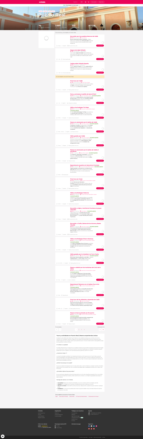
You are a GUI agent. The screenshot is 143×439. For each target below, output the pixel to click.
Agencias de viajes (75, 416)
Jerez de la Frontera (63, 396)
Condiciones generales (83, 437)
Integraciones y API (76, 417)
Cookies (103, 437)
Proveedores (74, 413)
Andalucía (45, 11)
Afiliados (73, 414)
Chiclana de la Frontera (93, 396)
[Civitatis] (42, 2)
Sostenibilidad (41, 416)
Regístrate (101, 2)
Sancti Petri (72, 396)
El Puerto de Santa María (81, 396)
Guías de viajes (58, 416)
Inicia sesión (94, 2)
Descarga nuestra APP (60, 424)
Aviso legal (90, 437)
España (40, 11)
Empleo (73, 420)
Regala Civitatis (41, 417)
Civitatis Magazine (59, 414)
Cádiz (56, 396)
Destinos (57, 413)
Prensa (39, 414)
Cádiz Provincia (51, 11)
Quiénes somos (41, 413)
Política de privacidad (97, 437)
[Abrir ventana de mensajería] (2, 436)
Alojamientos (74, 419)
